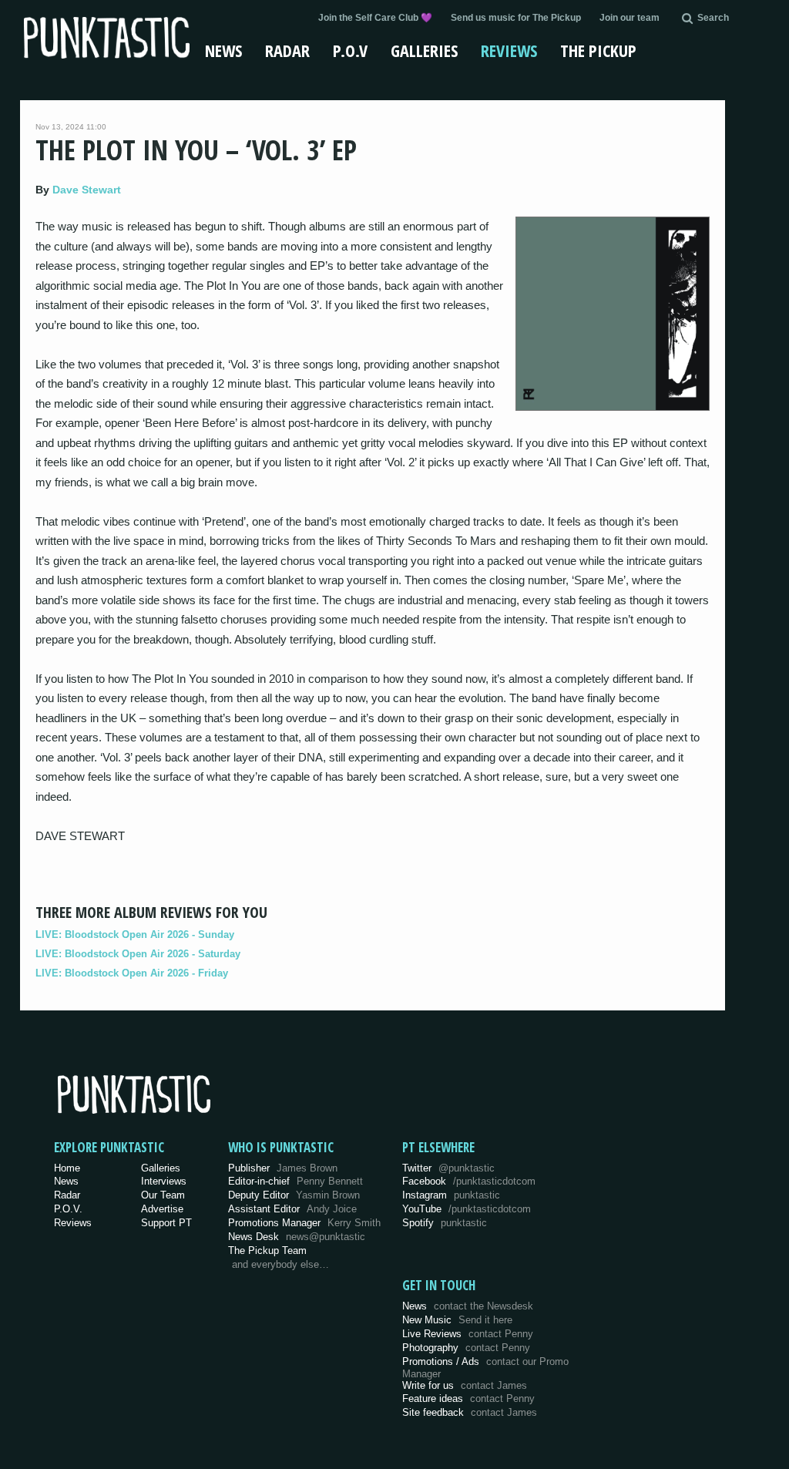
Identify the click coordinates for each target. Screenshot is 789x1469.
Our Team (163, 1195)
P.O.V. (68, 1209)
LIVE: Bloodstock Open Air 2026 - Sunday (134, 934)
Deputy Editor (294, 1195)
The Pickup (598, 50)
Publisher (282, 1168)
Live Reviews (467, 1334)
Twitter (448, 1168)
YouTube (466, 1209)
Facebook (469, 1181)
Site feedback (469, 1412)
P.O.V (350, 50)
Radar (287, 50)
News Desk (296, 1236)
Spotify (444, 1223)
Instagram (451, 1195)
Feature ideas (468, 1398)
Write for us (464, 1385)
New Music (457, 1320)
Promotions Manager (304, 1223)
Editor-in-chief (295, 1181)
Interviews (163, 1181)
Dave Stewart (86, 189)
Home (67, 1168)
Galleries (424, 50)
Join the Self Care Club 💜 (375, 17)
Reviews (509, 50)
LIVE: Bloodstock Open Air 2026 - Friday (131, 973)
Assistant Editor (292, 1209)
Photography (466, 1347)
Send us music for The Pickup (516, 17)
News (223, 50)
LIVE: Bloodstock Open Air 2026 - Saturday (137, 954)
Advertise (162, 1209)
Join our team (629, 17)
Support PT (166, 1223)
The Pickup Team (267, 1250)
